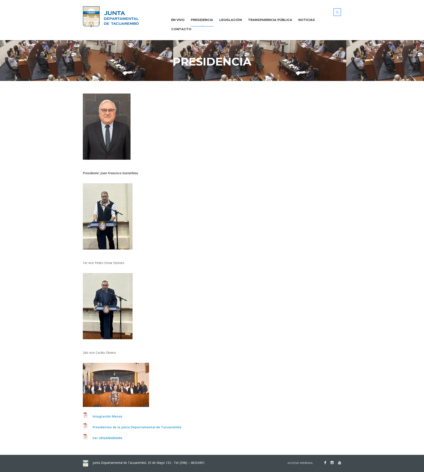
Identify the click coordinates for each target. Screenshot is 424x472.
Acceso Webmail (300, 463)
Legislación (230, 20)
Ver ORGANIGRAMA (107, 438)
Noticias (306, 20)
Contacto (181, 29)
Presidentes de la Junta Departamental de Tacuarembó (137, 427)
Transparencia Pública (270, 20)
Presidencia (202, 20)
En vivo (178, 20)
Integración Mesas (107, 416)
